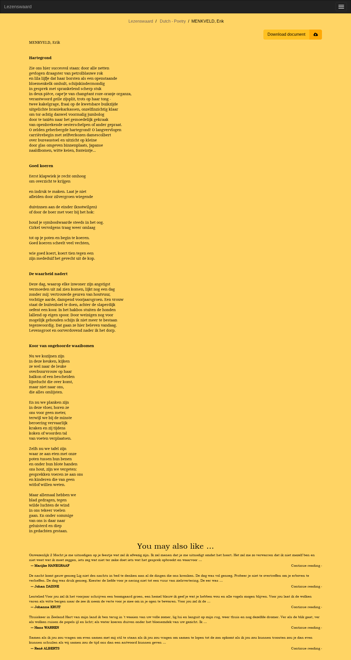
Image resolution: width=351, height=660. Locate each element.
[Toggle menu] (341, 6)
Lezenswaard (18, 6)
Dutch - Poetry (173, 21)
